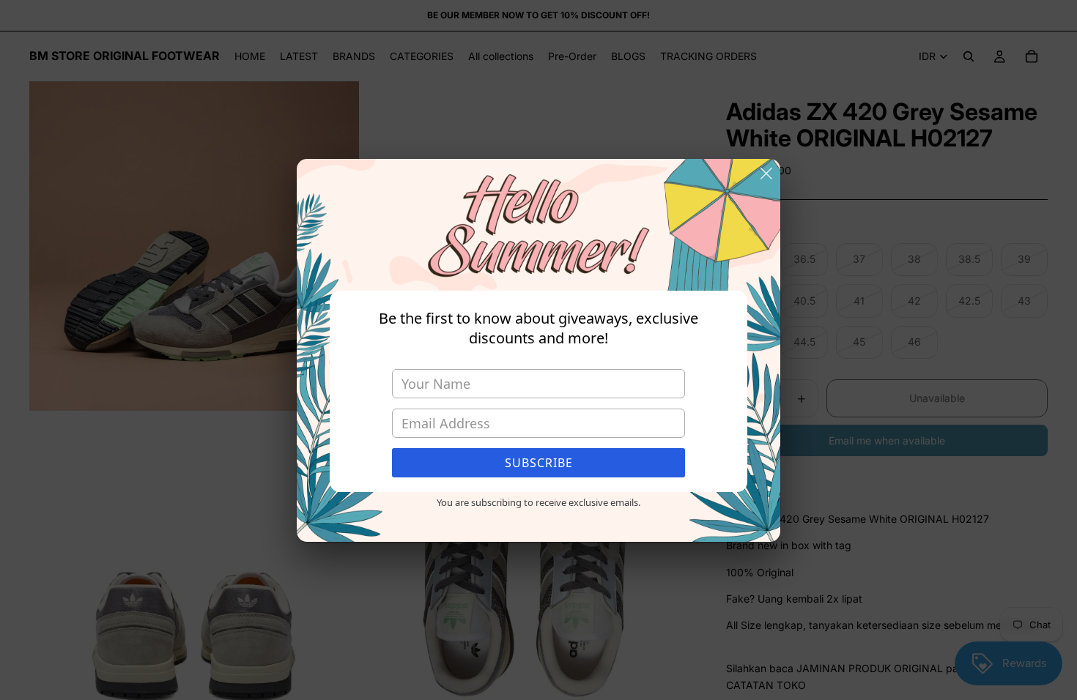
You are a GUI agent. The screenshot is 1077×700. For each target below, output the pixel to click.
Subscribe (539, 463)
